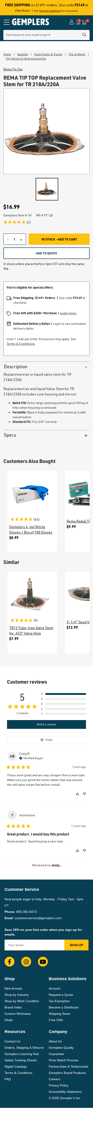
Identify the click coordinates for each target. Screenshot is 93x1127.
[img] (31, 758)
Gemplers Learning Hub (22, 1054)
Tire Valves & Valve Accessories (26, 58)
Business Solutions (67, 979)
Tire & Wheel (77, 54)
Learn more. (68, 313)
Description (15, 366)
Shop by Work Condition (22, 1001)
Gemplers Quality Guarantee (61, 1051)
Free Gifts (56, 1020)
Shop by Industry (17, 995)
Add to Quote (46, 253)
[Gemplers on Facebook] (9, 962)
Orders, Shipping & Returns (24, 1047)
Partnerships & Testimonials (68, 1066)
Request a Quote (61, 995)
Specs (10, 435)
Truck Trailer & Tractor (48, 54)
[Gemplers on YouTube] (43, 962)
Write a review (46, 724)
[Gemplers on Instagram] (26, 962)
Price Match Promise (63, 1060)
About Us (55, 1041)
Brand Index (13, 1007)
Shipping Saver (59, 1013)
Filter (49, 740)
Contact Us (12, 1041)
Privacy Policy (58, 1085)
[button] (63, 694)
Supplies (22, 54)
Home (7, 54)
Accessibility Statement (65, 1091)
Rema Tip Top (13, 69)
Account (54, 988)
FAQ (8, 1079)
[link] (17, 222)
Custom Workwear (18, 1013)
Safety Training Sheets (21, 1060)
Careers (54, 1079)
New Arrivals (13, 988)
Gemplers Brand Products (67, 1073)
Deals (9, 1020)
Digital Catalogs (16, 1066)
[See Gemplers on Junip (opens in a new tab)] (56, 865)
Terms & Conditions (49, 10)
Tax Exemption (59, 1001)
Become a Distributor (64, 1007)
